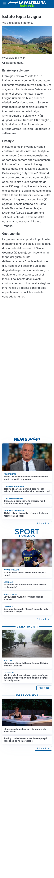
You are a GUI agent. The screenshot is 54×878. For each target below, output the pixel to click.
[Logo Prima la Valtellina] (27, 4)
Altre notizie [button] (43, 523)
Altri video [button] (44, 687)
